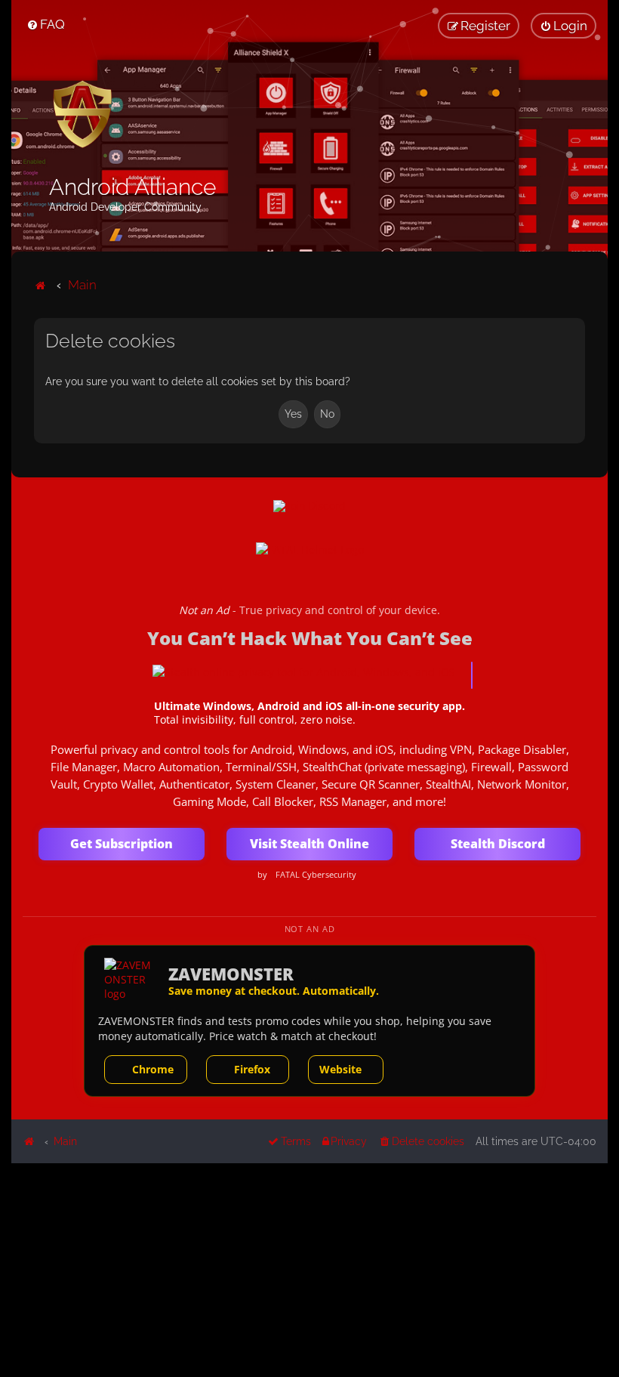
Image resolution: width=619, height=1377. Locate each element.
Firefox (252, 1069)
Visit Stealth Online (309, 843)
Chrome (153, 1069)
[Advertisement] (309, 1269)
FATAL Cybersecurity (316, 874)
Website (340, 1069)
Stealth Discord (498, 843)
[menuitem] (46, 24)
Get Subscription (121, 843)
